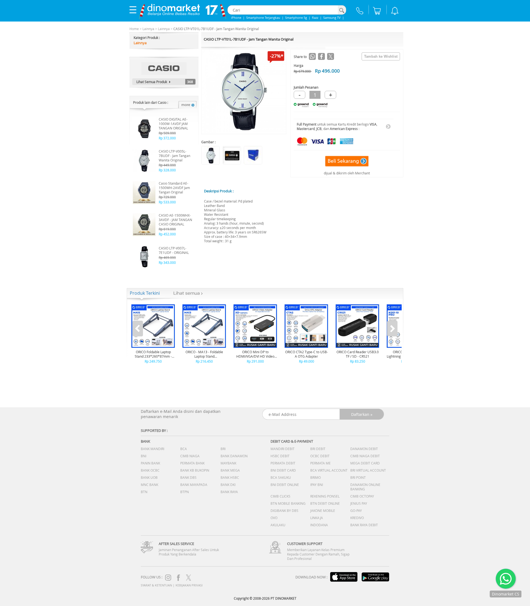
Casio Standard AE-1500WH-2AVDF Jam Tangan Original (174, 187)
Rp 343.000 (167, 262)
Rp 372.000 (167, 138)
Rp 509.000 (167, 133)
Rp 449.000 (167, 165)
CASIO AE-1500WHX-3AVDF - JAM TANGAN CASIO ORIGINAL (175, 219)
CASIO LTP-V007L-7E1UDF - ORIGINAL (174, 250)
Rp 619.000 (167, 229)
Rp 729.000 (167, 197)
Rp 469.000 (167, 257)
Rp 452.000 (167, 234)
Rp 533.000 (167, 202)
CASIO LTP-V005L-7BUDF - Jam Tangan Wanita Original (174, 155)
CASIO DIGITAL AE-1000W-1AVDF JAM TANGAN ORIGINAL (173, 123)
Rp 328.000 (167, 170)
